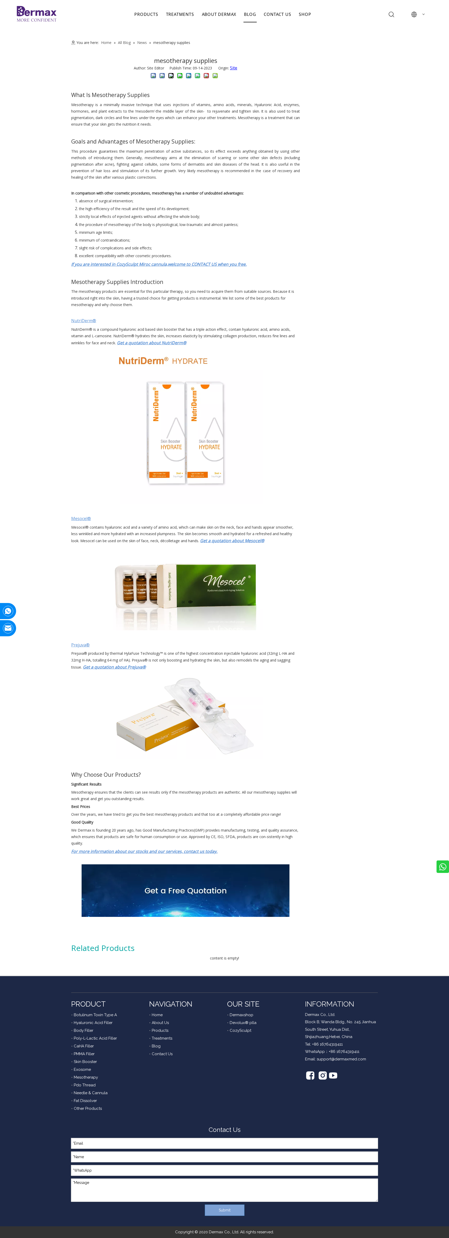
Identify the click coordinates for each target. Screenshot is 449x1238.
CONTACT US (277, 14)
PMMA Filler (84, 1054)
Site (233, 68)
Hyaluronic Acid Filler (93, 1022)
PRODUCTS (146, 14)
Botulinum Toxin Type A (95, 1015)
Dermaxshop (241, 1015)
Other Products (88, 1108)
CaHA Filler (84, 1046)
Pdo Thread (85, 1085)
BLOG (250, 14)
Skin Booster (85, 1061)
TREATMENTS (180, 14)
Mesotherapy (86, 1077)
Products (160, 1030)
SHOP (305, 14)
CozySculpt (240, 1030)
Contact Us (162, 1054)
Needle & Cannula (91, 1093)
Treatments (162, 1038)
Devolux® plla (243, 1022)
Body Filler (83, 1030)
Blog (156, 1046)
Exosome (82, 1069)
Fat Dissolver (85, 1100)
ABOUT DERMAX (219, 14)
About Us (160, 1022)
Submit (224, 1210)
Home (157, 1015)
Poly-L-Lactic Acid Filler (95, 1038)
